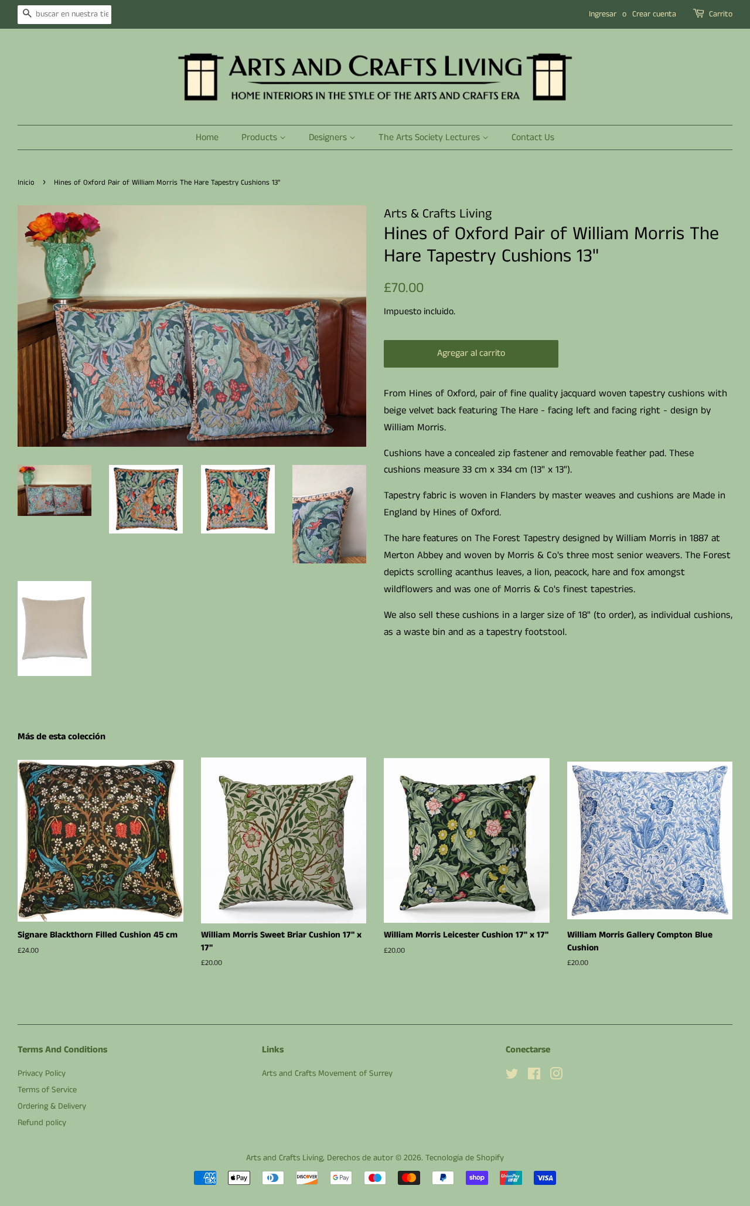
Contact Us (533, 137)
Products (260, 137)
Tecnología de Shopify (464, 1158)
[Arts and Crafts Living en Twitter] (512, 1076)
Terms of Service (47, 1090)
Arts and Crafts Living (284, 1158)
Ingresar (602, 14)
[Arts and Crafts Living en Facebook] (534, 1076)
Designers (329, 137)
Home (207, 137)
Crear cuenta (654, 14)
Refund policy (42, 1123)
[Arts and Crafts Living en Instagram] (556, 1076)
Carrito (720, 14)
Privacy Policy (42, 1073)
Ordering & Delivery (52, 1106)
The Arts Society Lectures (430, 137)
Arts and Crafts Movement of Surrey (327, 1073)
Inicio (26, 182)
